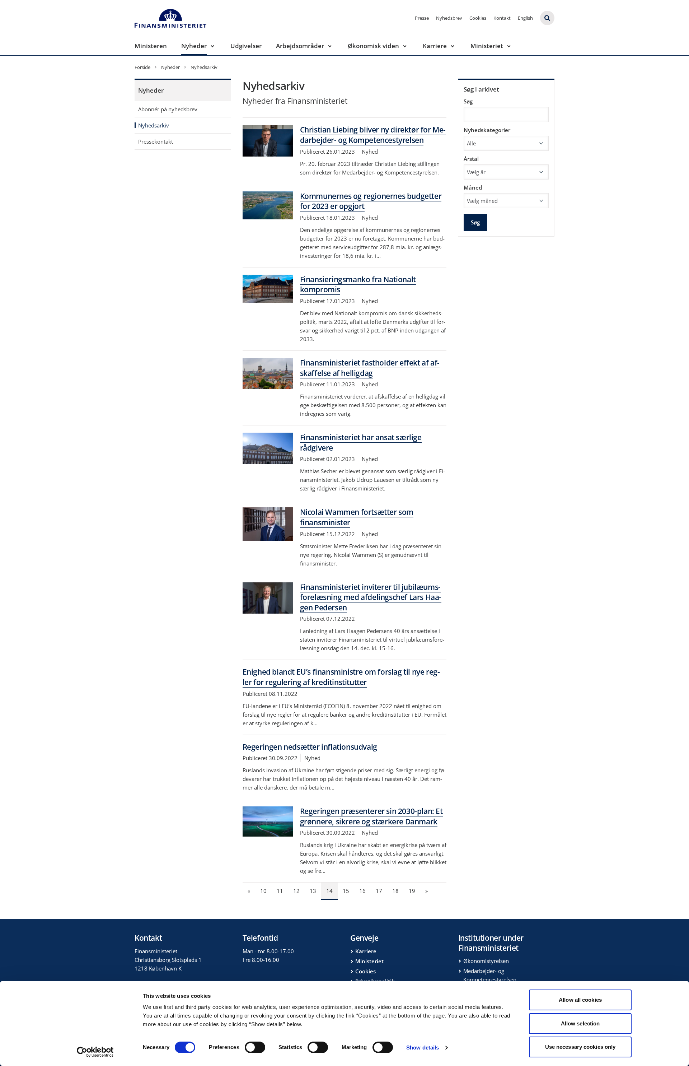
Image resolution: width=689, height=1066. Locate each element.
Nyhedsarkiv (153, 125)
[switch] (255, 1047)
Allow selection (580, 1023)
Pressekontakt (155, 141)
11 (280, 890)
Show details (422, 1047)
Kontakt (502, 18)
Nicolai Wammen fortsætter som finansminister (356, 517)
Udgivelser (246, 46)
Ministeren (151, 46)
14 (329, 890)
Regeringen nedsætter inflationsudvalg (310, 747)
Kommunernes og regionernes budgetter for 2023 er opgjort (371, 201)
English (525, 18)
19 (412, 890)
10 (263, 890)
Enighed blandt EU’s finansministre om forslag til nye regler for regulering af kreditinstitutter (341, 677)
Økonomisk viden (373, 46)
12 (296, 890)
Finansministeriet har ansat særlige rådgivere (361, 442)
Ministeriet (486, 46)
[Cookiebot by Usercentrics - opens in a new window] (95, 1052)
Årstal (471, 158)
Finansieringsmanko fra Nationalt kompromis (358, 284)
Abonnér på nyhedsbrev (167, 109)
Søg (468, 101)
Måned (473, 187)
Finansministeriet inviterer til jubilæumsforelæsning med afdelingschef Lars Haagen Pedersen (371, 597)
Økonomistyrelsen (486, 960)
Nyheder (194, 46)
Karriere (435, 46)
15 (346, 890)
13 (313, 890)
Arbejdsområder (300, 46)
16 (362, 890)
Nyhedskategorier (487, 130)
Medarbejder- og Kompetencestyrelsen (489, 975)
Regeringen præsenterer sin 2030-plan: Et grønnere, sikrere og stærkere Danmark (371, 816)
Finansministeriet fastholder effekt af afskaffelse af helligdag (370, 368)
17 (379, 890)
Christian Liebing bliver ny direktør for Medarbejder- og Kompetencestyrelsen (373, 135)
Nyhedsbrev (449, 18)
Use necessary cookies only (580, 1047)
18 (395, 890)
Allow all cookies (580, 1000)
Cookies (477, 18)
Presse (422, 18)
